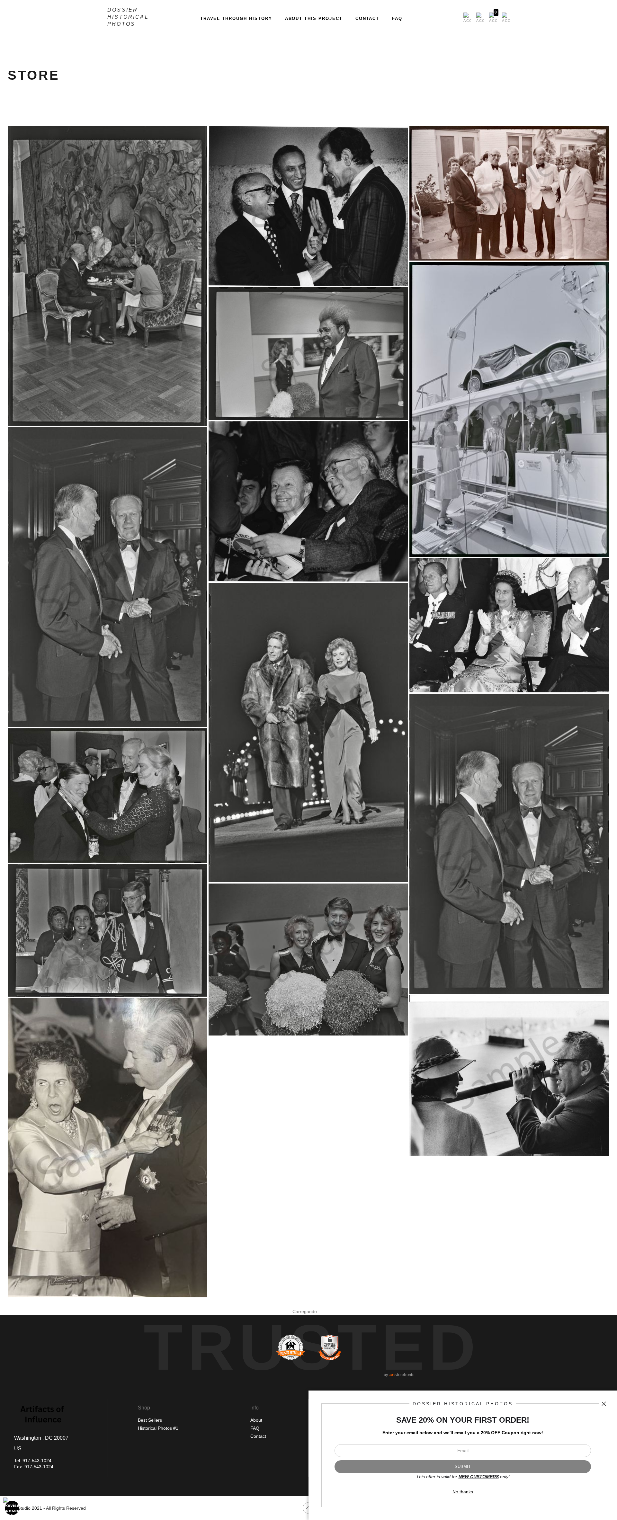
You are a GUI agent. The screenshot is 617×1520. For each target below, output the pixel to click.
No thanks (462, 1491)
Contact (367, 18)
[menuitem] (467, 18)
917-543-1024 (36, 1460)
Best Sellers (150, 1420)
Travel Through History (236, 18)
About (256, 1420)
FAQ (397, 18)
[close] (604, 1404)
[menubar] (485, 18)
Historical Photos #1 (158, 1428)
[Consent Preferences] (12, 1508)
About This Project (314, 18)
